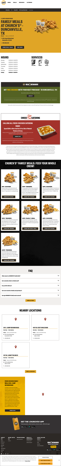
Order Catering (11, 330)
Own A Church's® (20, 439)
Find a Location (30, 371)
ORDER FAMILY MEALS (8, 47)
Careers (9, 440)
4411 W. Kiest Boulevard (40, 327)
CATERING (29, 2)
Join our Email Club (40, 445)
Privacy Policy (27, 461)
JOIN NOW (53, 446)
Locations (2, 443)
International (3, 448)
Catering (46, 65)
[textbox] (30, 89)
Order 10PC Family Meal (30, 228)
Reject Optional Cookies (45, 460)
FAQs (38, 442)
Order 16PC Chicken (49, 228)
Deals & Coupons (29, 442)
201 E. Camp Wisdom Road (11, 327)
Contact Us (39, 440)
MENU (9, 2)
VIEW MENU (20, 47)
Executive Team (2, 446)
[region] (15, 321)
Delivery (40, 65)
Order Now (18, 136)
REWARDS (21, 2)
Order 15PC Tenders (9, 228)
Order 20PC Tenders (9, 260)
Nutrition (38, 444)
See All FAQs (30, 300)
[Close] (59, 460)
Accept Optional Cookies (45, 463)
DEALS (15, 2)
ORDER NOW (12, 410)
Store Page (5, 330)
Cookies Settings (45, 457)
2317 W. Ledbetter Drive (10, 355)
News (2, 451)
